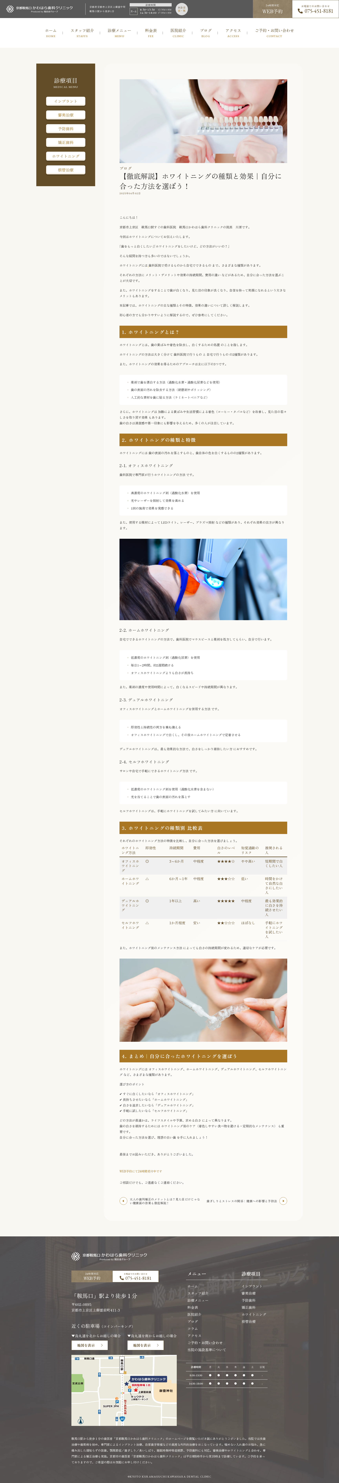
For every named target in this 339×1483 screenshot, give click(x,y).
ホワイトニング (65, 156)
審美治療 (66, 115)
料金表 (192, 1307)
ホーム (192, 1286)
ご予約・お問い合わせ (205, 1342)
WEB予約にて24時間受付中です (140, 1171)
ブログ (192, 1321)
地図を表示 (86, 1345)
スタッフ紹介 (198, 1293)
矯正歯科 (66, 142)
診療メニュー (198, 1300)
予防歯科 (66, 128)
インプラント (65, 101)
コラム (192, 1328)
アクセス (194, 1335)
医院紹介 (194, 1314)
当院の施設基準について (206, 1349)
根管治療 (66, 170)
